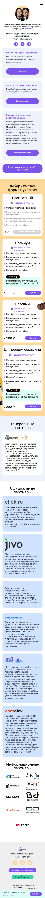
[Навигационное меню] (41, 4)
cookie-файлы (8, 895)
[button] (22, 58)
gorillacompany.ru (25, 39)
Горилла (28, 29)
